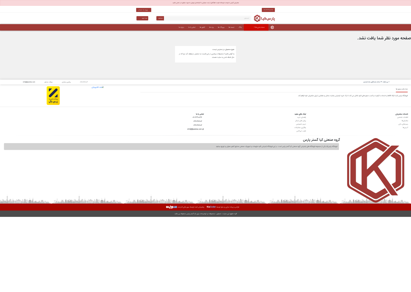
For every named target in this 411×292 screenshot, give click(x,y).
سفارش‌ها (405, 120)
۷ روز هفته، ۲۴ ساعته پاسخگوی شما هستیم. (376, 82)
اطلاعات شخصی (402, 117)
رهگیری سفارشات (300, 127)
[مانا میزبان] (171, 207)
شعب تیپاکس (301, 131)
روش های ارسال (300, 120)
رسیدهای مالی (403, 124)
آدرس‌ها (405, 127)
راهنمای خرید (301, 117)
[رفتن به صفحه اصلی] (272, 27)
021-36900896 (268, 10)
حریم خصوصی (301, 124)
